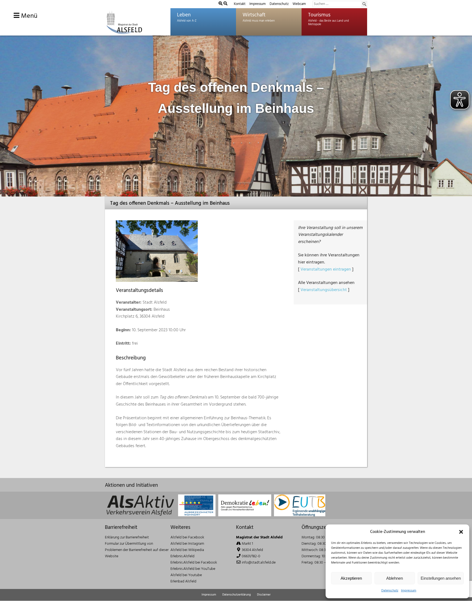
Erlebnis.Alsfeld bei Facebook (193, 562)
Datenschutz (389, 590)
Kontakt (240, 4)
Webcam (299, 4)
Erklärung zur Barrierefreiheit (127, 537)
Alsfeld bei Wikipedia (187, 550)
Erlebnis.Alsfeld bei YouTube (192, 569)
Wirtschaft (254, 15)
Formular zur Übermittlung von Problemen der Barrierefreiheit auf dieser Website (137, 550)
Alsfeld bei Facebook (187, 537)
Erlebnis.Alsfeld (182, 556)
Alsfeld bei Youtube (186, 575)
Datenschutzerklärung (236, 594)
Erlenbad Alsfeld (183, 581)
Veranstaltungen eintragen (325, 269)
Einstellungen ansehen (441, 578)
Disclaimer (264, 594)
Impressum (408, 590)
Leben (184, 15)
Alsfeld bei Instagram (187, 544)
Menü (28, 16)
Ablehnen (394, 578)
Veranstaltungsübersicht (323, 290)
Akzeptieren (351, 578)
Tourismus (319, 15)
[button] (461, 532)
